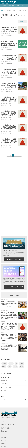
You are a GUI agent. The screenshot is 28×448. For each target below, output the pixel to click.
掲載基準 (3, 437)
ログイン (3, 440)
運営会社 (3, 446)
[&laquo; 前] (7, 155)
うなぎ (11, 363)
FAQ (2, 422)
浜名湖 (3, 366)
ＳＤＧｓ (4, 363)
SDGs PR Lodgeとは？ (7, 425)
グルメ (15, 366)
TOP (2, 10)
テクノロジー (12, 5)
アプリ (18, 5)
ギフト (21, 366)
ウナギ (21, 363)
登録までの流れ (5, 428)
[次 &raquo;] (20, 155)
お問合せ (3, 443)
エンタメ (24, 5)
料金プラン (4, 431)
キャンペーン (5, 434)
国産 (9, 366)
